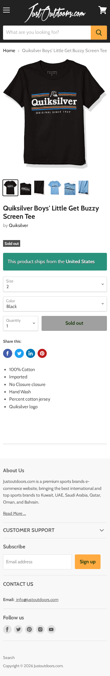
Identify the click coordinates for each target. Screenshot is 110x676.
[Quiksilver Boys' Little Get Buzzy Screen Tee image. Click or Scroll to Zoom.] (55, 117)
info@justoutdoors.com (37, 599)
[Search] (99, 33)
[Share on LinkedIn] (30, 353)
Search (9, 657)
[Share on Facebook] (7, 353)
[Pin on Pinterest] (42, 353)
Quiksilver (18, 225)
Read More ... (14, 513)
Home (9, 50)
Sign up (88, 562)
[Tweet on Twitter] (19, 353)
